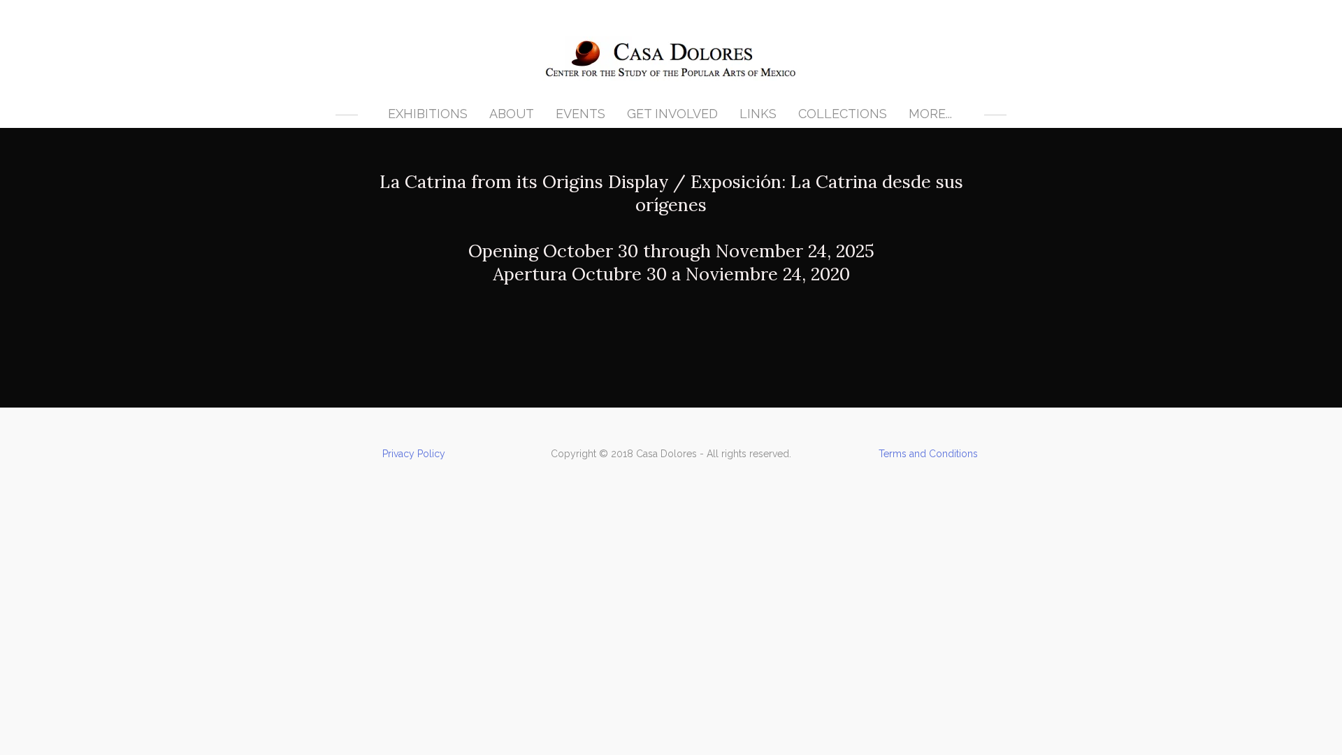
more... (930, 113)
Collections (842, 113)
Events (580, 113)
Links (758, 113)
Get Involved (672, 113)
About (511, 113)
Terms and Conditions (928, 453)
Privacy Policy (413, 453)
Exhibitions (428, 113)
